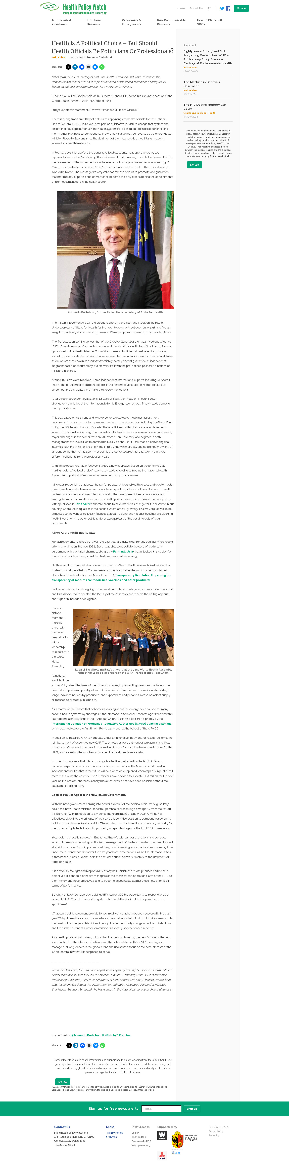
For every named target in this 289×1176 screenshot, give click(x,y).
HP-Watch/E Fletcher (116, 1035)
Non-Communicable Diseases (171, 22)
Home (180, 8)
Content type (95, 1087)
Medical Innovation (86, 1090)
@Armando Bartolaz (85, 1035)
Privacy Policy (114, 1132)
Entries (138, 1136)
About (110, 1127)
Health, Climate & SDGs (209, 22)
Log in (135, 1132)
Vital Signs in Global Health (199, 113)
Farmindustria (123, 551)
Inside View (58, 57)
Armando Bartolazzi (99, 57)
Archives (111, 1136)
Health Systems (120, 1087)
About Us (196, 8)
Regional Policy (129, 1090)
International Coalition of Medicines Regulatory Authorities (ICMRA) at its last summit (111, 723)
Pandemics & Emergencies (131, 22)
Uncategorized (146, 1090)
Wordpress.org (140, 1145)
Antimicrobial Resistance (61, 22)
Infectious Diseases (94, 22)
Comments (141, 1141)
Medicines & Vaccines (108, 1090)
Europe (107, 1087)
